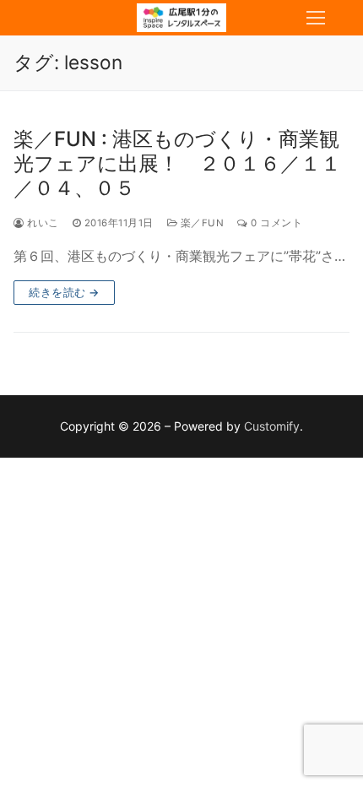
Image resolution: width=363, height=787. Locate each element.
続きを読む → (64, 292)
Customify (272, 426)
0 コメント (275, 223)
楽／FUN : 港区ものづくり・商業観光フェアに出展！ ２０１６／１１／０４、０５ (177, 163)
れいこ (41, 223)
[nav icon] (316, 17)
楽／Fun (200, 223)
